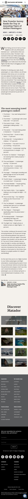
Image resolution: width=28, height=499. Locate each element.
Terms (17, 259)
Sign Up (22, 255)
